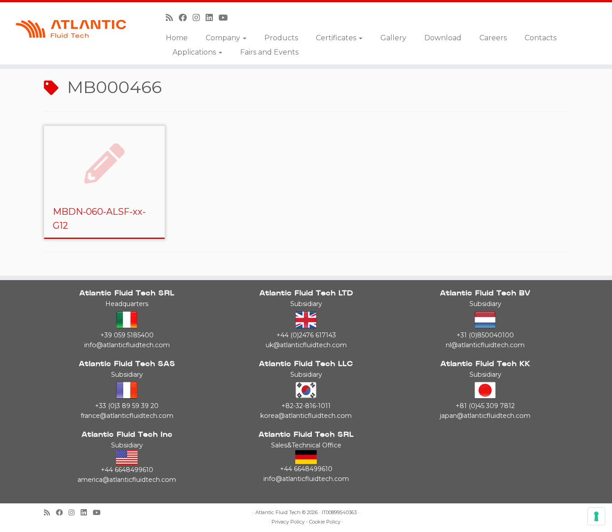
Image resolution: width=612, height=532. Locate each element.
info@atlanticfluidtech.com (127, 345)
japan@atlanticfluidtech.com (485, 416)
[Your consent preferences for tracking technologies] (596, 516)
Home (177, 38)
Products (281, 38)
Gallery (393, 38)
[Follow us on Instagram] (199, 18)
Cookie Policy (324, 522)
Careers (493, 38)
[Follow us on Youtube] (226, 18)
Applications (195, 52)
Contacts (540, 38)
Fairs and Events (269, 52)
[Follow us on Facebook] (186, 18)
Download (442, 38)
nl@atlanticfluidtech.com (485, 345)
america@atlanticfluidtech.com (127, 480)
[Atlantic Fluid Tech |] (70, 29)
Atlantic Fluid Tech (278, 512)
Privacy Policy (288, 522)
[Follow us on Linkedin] (212, 18)
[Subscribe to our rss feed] (172, 18)
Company (224, 38)
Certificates (337, 38)
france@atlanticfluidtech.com (127, 416)
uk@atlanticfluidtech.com (306, 345)
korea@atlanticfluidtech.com (306, 416)
